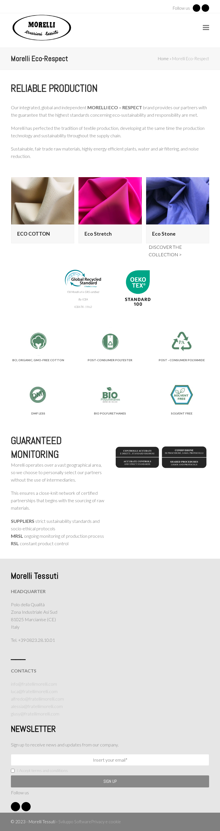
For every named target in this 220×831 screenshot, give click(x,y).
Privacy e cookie (106, 821)
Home (163, 58)
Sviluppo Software (74, 821)
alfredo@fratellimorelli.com (37, 698)
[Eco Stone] (177, 200)
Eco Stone (164, 234)
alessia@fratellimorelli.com (37, 706)
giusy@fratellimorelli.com (35, 713)
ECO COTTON (33, 234)
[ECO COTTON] (42, 200)
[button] (206, 27)
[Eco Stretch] (110, 200)
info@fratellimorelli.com (34, 684)
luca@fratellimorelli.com (34, 691)
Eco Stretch (98, 234)
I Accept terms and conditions (42, 770)
